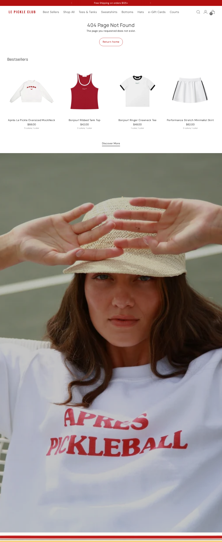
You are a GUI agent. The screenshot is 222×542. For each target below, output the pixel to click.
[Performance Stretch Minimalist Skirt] (190, 91)
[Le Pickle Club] (22, 12)
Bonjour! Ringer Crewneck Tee (137, 120)
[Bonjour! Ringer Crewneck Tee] (137, 91)
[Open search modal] (198, 11)
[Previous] (71, 3)
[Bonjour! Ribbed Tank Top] (84, 91)
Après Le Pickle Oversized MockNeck (31, 120)
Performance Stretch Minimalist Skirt (190, 120)
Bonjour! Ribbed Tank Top (84, 120)
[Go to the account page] (205, 11)
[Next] (150, 3)
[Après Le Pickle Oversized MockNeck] (31, 91)
